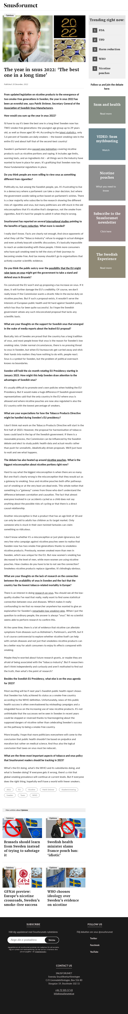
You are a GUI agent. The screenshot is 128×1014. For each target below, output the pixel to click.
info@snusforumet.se (64, 993)
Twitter (93, 938)
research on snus (44, 593)
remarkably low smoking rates (48, 611)
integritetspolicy (40, 951)
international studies (57, 221)
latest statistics (67, 132)
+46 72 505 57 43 (64, 990)
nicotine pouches (56, 460)
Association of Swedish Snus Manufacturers (28, 108)
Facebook (95, 945)
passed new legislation (44, 149)
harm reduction (29, 226)
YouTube (94, 951)
